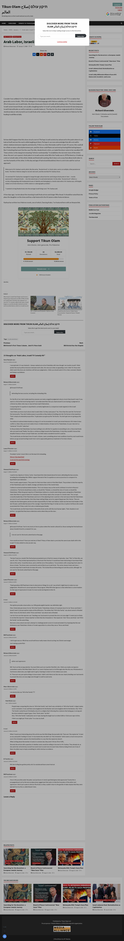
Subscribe (80, 36)
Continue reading (62, 41)
